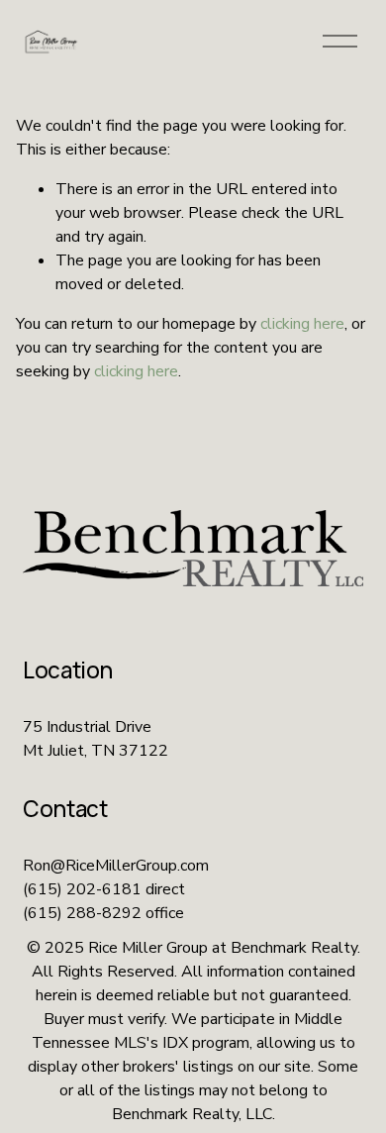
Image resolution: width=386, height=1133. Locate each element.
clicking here (302, 324)
